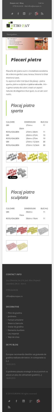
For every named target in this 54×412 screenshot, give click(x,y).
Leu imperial (13, 333)
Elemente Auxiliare (16, 330)
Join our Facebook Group (18, 13)
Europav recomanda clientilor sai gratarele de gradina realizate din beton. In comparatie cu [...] (26, 357)
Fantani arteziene (15, 319)
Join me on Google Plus (30, 13)
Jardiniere (12, 316)
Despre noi (14, 3)
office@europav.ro (14, 296)
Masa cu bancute (15, 323)
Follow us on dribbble (36, 13)
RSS (42, 13)
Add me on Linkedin (24, 13)
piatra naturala (35, 84)
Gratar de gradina (15, 326)
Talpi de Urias (13, 337)
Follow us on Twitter (12, 13)
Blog (22, 3)
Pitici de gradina (15, 313)
